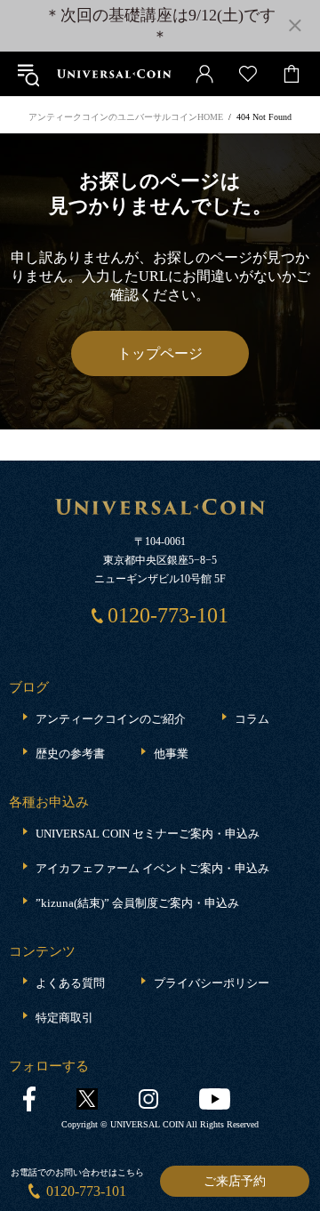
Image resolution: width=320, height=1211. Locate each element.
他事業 (171, 753)
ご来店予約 (235, 1181)
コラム (252, 719)
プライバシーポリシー (211, 983)
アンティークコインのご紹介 (111, 719)
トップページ (160, 353)
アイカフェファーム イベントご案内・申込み (152, 868)
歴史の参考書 (70, 753)
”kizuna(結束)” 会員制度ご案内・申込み (137, 903)
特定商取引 (64, 1017)
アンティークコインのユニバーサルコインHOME (125, 117)
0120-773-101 (86, 1191)
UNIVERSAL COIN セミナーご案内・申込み (148, 833)
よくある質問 (70, 983)
